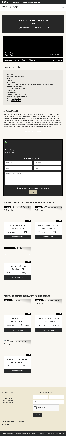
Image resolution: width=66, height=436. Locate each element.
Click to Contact (16, 101)
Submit (33, 192)
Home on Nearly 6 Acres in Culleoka (48, 225)
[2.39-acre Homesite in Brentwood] (17, 348)
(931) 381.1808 (9, 400)
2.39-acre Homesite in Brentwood (17, 359)
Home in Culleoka (17, 266)
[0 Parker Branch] (17, 307)
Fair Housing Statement (29, 433)
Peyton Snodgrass (21, 97)
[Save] (29, 207)
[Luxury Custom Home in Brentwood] (48, 307)
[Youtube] (7, 2)
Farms (13, 84)
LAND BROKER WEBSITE (46, 433)
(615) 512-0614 (16, 99)
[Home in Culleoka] (17, 255)
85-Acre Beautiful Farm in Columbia (17, 225)
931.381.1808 (15, 2)
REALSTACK (61, 433)
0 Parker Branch (17, 318)
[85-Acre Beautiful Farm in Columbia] (17, 214)
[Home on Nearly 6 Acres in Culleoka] (48, 214)
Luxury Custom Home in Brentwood (48, 318)
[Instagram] (5, 2)
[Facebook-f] (2, 2)
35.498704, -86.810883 (20, 95)
